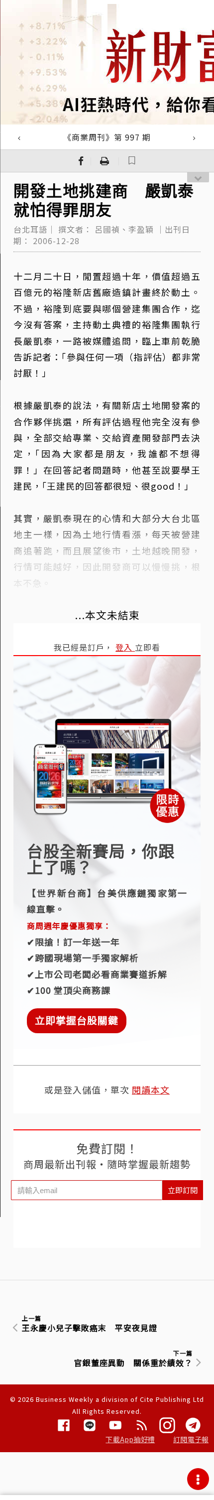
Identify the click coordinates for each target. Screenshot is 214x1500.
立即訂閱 (183, 1190)
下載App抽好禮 (130, 1439)
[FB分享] (81, 161)
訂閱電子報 (191, 1439)
